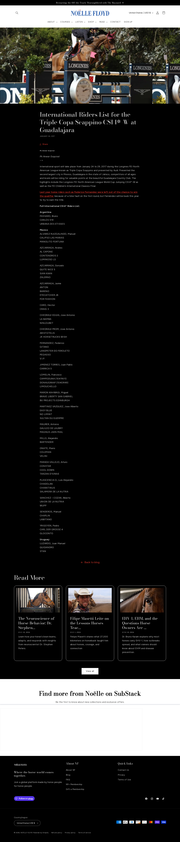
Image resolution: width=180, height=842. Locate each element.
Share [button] (45, 144)
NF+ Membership (74, 784)
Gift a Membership (75, 789)
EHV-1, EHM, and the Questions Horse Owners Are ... (140, 623)
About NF (70, 770)
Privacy (121, 775)
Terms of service (84, 833)
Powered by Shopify (41, 833)
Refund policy (56, 833)
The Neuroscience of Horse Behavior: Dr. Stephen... (36, 623)
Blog (68, 775)
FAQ (68, 779)
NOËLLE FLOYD (27, 833)
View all (90, 671)
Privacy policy (70, 833)
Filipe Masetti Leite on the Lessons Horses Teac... (89, 623)
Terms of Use (124, 779)
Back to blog (92, 562)
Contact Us (123, 770)
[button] (17, 13)
